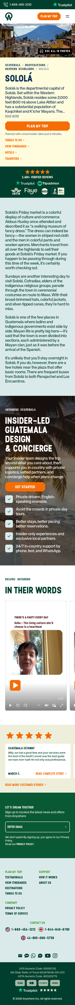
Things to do (13, 140)
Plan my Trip (49, 16)
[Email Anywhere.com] (20, 955)
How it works (48, 877)
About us (45, 883)
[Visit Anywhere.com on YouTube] (48, 956)
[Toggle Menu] (67, 16)
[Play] (15, 685)
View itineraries (16, 146)
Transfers (12, 158)
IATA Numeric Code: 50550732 (37, 968)
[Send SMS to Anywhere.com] (26, 955)
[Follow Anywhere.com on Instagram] (54, 955)
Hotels (9, 152)
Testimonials (14, 877)
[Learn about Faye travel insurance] (31, 191)
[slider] (8, 698)
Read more (12, 116)
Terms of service (16, 913)
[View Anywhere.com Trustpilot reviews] (62, 5)
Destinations (35, 65)
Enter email (15, 826)
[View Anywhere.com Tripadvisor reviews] (48, 183)
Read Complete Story (50, 773)
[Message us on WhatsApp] (33, 955)
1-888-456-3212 (21, 4)
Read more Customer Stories (24, 784)
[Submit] (66, 827)
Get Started (25, 486)
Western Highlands (19, 69)
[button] (10, 705)
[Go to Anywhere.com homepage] (8, 16)
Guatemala (12, 65)
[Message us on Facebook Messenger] (40, 955)
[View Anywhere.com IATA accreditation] (16, 191)
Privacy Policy (25, 844)
